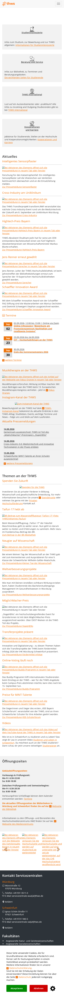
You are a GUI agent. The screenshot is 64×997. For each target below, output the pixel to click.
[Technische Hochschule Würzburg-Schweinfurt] (8, 4)
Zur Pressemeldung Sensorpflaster (19, 186)
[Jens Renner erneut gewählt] (32, 265)
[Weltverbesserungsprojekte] (32, 577)
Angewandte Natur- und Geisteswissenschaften (30, 940)
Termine (28, 798)
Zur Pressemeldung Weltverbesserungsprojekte (26, 594)
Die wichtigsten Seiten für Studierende (23, 77)
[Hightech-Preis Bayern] (32, 230)
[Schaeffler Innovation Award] (32, 295)
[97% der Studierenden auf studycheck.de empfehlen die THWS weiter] (32, 843)
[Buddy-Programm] (32, 669)
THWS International (18, 110)
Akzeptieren (17, 988)
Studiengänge (49, 745)
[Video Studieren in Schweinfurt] (32, 731)
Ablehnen (38, 988)
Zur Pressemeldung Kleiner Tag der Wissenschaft (26, 563)
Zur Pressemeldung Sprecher (16, 282)
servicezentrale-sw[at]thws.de (27, 921)
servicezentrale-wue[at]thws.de (27, 895)
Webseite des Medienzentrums (17, 824)
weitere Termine (13, 360)
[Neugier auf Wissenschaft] (32, 548)
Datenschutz (25, 977)
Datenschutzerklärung (20, 968)
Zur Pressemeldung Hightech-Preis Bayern (23, 249)
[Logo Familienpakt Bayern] (12, 842)
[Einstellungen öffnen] (52, 989)
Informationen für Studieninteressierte (34, 45)
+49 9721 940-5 (20, 918)
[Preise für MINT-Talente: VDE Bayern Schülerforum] (32, 702)
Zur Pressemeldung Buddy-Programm (21, 688)
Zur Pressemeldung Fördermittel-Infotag (22, 654)
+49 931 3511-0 (20, 893)
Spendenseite (48, 497)
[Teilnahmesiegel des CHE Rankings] (52, 849)
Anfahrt (9, 901)
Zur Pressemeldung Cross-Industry (19, 215)
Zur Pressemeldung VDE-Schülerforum (21, 717)
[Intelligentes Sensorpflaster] (32, 169)
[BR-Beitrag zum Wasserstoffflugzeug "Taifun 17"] (32, 517)
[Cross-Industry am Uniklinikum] (32, 201)
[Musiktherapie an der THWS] (32, 378)
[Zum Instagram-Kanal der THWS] (32, 403)
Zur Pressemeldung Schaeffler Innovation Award (26, 309)
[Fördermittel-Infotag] (32, 640)
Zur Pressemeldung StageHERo (17, 626)
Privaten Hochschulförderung (19, 502)
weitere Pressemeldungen (20, 463)
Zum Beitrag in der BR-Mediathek (19, 534)
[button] (6, 849)
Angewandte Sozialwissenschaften (23, 943)
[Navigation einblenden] (58, 3)
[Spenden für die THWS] (32, 487)
